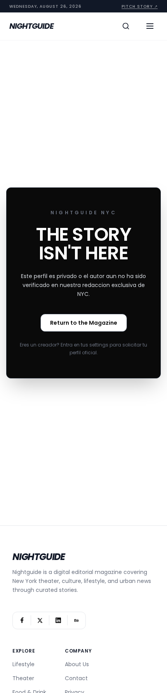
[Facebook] (22, 620)
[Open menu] (150, 26)
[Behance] (76, 620)
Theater (23, 678)
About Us (77, 664)
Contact (76, 678)
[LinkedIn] (58, 620)
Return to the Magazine (83, 323)
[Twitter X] (40, 620)
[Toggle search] (126, 26)
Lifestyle (23, 664)
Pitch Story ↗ (140, 6)
